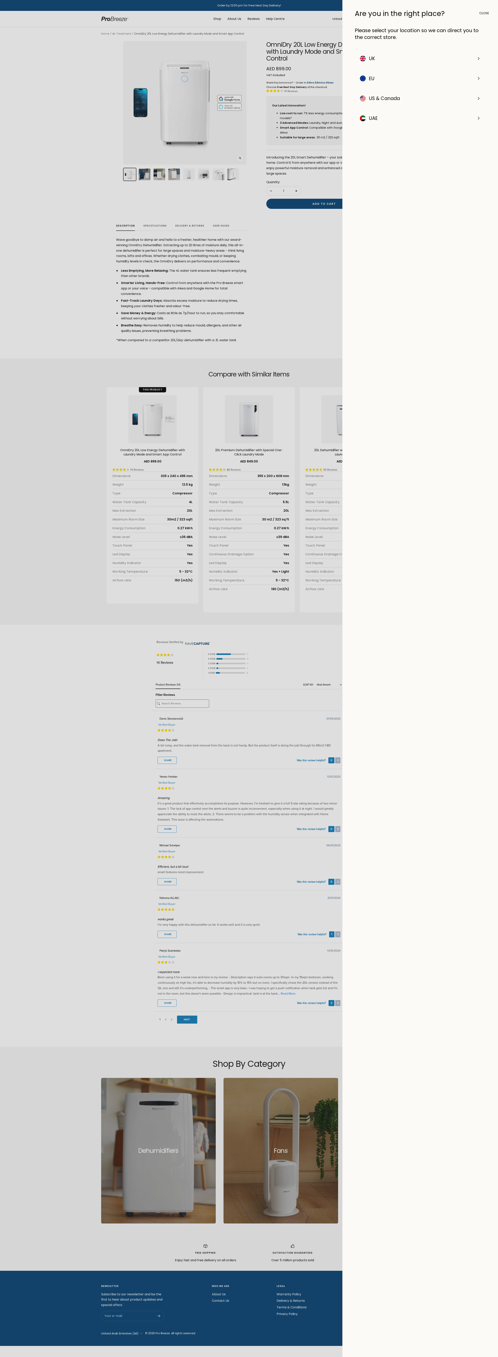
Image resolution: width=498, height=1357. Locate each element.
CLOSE (482, 13)
